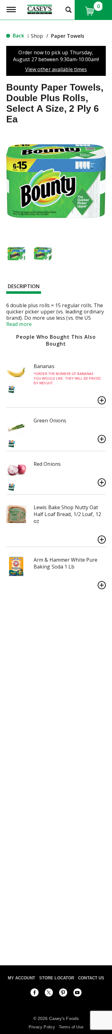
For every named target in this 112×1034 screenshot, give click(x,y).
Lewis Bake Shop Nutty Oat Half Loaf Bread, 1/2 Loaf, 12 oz (67, 514)
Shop (37, 35)
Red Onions (47, 463)
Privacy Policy (42, 1027)
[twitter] (49, 994)
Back (18, 35)
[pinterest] (63, 994)
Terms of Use (71, 1027)
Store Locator (56, 978)
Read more (19, 324)
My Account (21, 978)
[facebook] (34, 994)
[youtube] (77, 994)
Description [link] (24, 286)
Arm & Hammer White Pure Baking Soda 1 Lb (65, 563)
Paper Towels (67, 35)
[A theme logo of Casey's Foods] (39, 9)
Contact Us (91, 978)
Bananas (44, 366)
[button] (16, 254)
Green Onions (50, 420)
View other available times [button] (56, 69)
